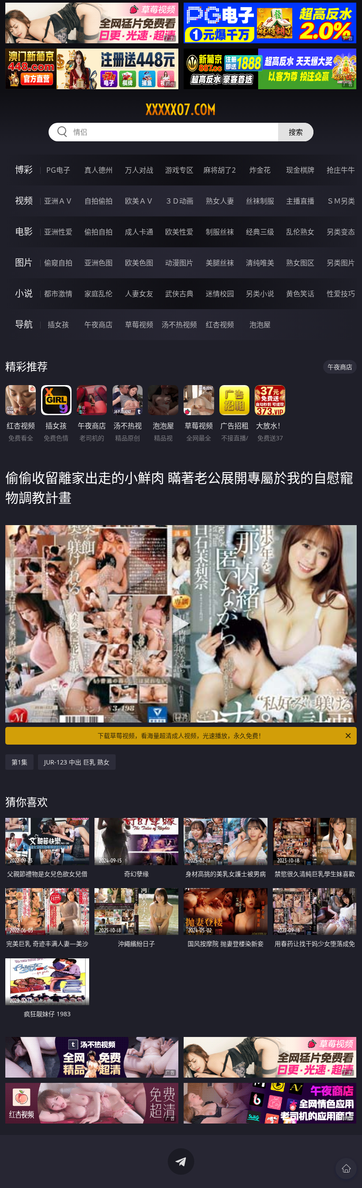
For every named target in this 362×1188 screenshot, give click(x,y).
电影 (24, 232)
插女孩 (58, 324)
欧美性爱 (179, 232)
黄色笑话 (300, 294)
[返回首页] (346, 1168)
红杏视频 (220, 324)
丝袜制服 (260, 201)
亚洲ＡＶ (58, 201)
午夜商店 (98, 324)
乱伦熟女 (300, 232)
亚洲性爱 (58, 232)
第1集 (19, 762)
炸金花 (260, 170)
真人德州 (98, 170)
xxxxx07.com (181, 109)
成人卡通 (139, 232)
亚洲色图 (98, 263)
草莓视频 (139, 324)
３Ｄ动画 (179, 201)
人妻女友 (139, 294)
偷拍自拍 (98, 232)
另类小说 (260, 294)
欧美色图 (139, 263)
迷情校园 (220, 294)
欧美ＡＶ (139, 201)
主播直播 (300, 201)
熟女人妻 (220, 201)
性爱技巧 (341, 294)
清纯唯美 (260, 263)
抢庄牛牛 (341, 170)
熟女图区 (300, 263)
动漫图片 (179, 263)
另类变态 (341, 232)
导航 (24, 324)
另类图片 (341, 263)
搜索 (296, 132)
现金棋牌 (300, 170)
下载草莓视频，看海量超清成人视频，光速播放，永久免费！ (181, 735)
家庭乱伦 (98, 294)
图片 (24, 263)
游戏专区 (179, 170)
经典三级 (260, 232)
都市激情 (58, 294)
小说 (24, 293)
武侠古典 (179, 294)
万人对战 (139, 170)
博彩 (24, 170)
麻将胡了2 (220, 170)
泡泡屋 (260, 324)
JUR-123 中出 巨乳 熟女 (76, 762)
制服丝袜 (220, 232)
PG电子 (58, 170)
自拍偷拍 (98, 201)
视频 (24, 201)
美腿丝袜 (220, 263)
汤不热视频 (179, 324)
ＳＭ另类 (341, 201)
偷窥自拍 (58, 263)
